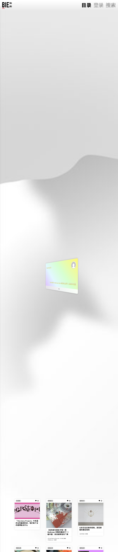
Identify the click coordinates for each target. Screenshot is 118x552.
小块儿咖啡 (63, 538)
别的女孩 (18, 548)
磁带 (55, 540)
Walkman (51, 540)
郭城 (87, 534)
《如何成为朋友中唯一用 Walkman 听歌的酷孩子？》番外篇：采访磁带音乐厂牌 (58, 532)
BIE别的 (18, 501)
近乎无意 (82, 534)
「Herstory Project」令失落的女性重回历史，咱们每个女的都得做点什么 (27, 523)
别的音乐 (50, 501)
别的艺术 (82, 501)
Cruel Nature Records (54, 538)
